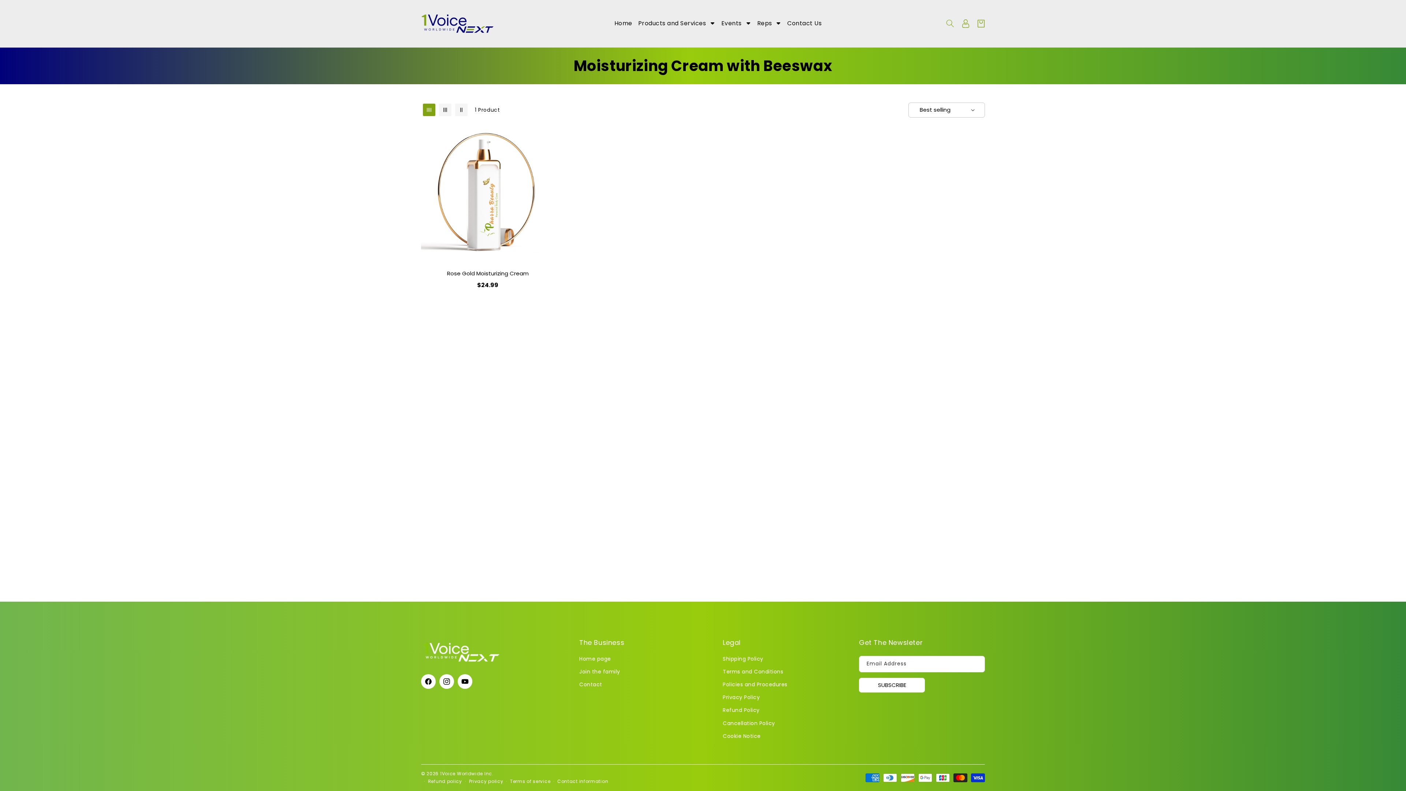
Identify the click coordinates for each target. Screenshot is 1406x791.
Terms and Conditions (753, 671)
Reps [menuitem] (764, 23)
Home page (595, 658)
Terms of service (530, 781)
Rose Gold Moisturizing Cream (488, 273)
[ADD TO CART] (547, 155)
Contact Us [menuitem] (804, 23)
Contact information (582, 781)
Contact (590, 684)
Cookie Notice (742, 735)
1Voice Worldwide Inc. (467, 773)
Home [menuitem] (623, 23)
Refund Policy (741, 710)
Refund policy (445, 781)
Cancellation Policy (749, 723)
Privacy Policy (741, 697)
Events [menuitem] (731, 23)
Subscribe (892, 685)
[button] (950, 23)
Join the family (599, 671)
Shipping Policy (743, 658)
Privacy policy (486, 781)
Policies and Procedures (755, 684)
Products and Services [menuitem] (672, 23)
